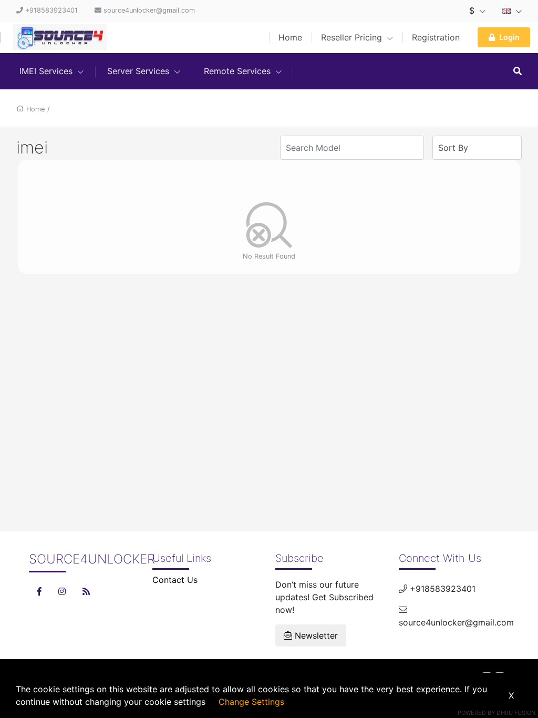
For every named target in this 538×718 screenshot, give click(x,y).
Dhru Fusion (515, 712)
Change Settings (251, 701)
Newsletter (315, 635)
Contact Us (175, 580)
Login (509, 37)
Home (290, 37)
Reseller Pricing (353, 37)
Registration (436, 37)
